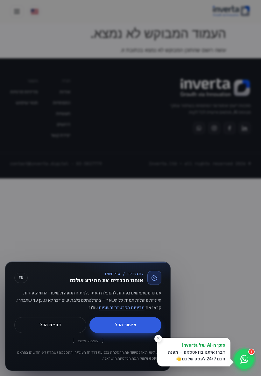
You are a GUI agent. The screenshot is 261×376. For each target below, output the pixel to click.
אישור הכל (126, 325)
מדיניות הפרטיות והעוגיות (122, 307)
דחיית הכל (50, 325)
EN (21, 277)
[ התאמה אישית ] (88, 340)
